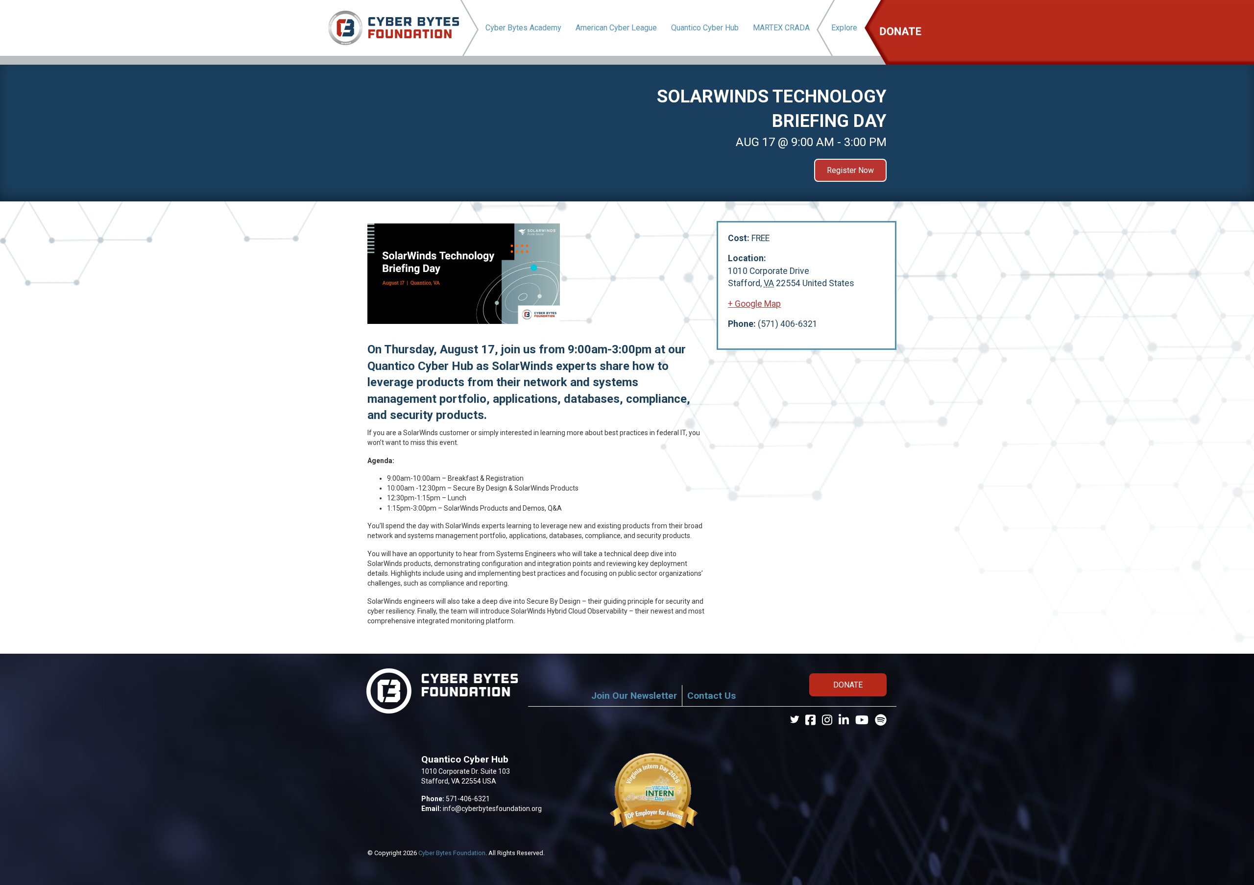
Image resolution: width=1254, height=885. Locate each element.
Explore (844, 27)
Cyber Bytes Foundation (451, 853)
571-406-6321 (468, 799)
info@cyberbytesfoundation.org (492, 808)
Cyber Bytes (523, 27)
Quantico (705, 27)
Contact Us (711, 695)
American (616, 27)
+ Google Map (754, 304)
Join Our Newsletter (634, 695)
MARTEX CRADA (781, 27)
